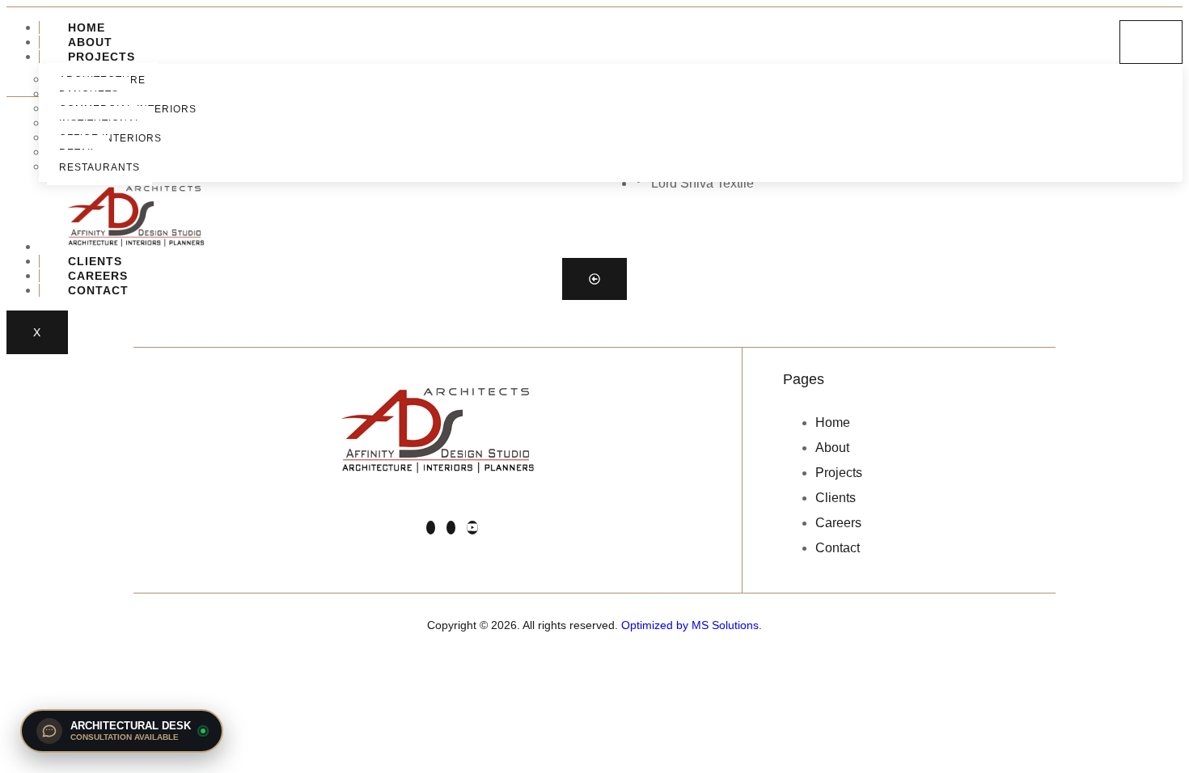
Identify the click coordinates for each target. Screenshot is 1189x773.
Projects (101, 56)
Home (86, 27)
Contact (98, 290)
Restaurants (99, 167)
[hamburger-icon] (1151, 42)
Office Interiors (110, 138)
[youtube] (472, 527)
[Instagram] (450, 527)
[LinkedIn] (430, 527)
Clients (95, 261)
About (90, 42)
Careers (98, 275)
